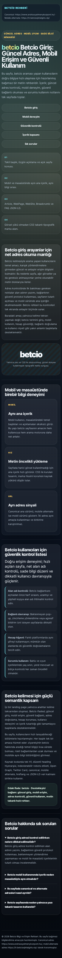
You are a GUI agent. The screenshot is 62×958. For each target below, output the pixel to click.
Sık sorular (31, 143)
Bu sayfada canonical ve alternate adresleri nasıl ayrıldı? (26, 890)
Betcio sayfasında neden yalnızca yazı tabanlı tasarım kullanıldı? (29, 904)
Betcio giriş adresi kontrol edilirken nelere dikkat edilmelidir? (27, 839)
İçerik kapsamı (31, 134)
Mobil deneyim (31, 116)
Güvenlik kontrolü (31, 125)
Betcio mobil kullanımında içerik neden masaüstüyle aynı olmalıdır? (29, 876)
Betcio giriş (31, 107)
